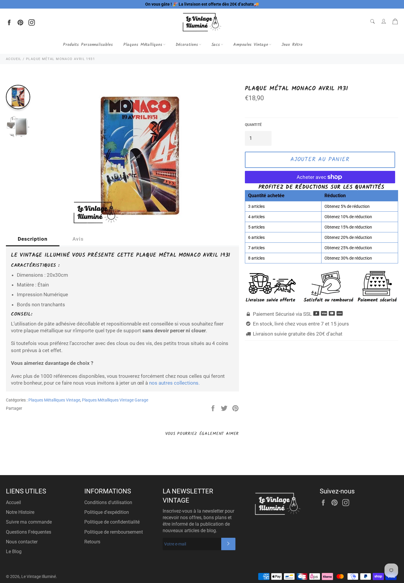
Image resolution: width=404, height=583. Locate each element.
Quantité (253, 125)
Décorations (187, 44)
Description (33, 239)
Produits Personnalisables (88, 44)
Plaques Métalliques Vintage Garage (115, 400)
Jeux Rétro (292, 44)
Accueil (13, 502)
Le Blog (14, 551)
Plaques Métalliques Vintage (54, 400)
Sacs (215, 44)
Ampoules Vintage (250, 44)
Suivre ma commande (29, 522)
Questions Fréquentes (28, 532)
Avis (78, 239)
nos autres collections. (174, 383)
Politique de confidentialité (112, 522)
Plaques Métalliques (142, 44)
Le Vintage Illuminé (38, 576)
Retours (92, 542)
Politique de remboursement (113, 532)
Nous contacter (22, 542)
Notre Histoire (20, 512)
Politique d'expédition (106, 512)
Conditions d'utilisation (108, 502)
